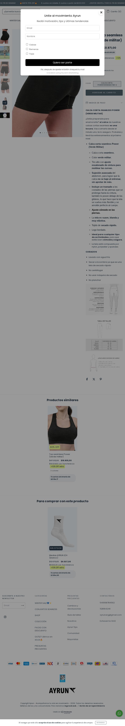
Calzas (32, 44)
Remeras (33, 49)
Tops (31, 53)
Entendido (101, 723)
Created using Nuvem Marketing (63, 72)
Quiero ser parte (62, 62)
